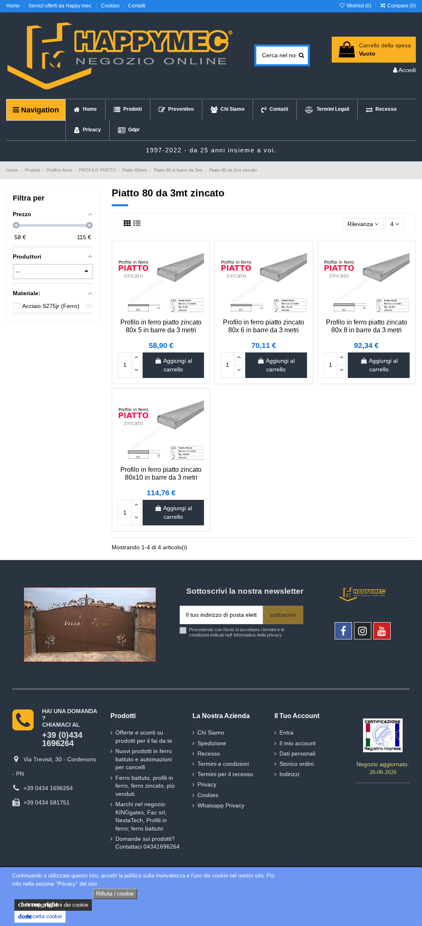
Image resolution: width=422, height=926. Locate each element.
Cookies (111, 6)
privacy (274, 634)
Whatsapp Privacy (220, 805)
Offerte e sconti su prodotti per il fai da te (143, 736)
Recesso (208, 753)
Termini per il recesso (225, 774)
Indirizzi (289, 774)
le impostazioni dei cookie (53, 904)
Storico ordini (296, 763)
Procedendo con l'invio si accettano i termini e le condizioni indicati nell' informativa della (236, 632)
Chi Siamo (210, 732)
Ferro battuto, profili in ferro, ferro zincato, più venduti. (145, 785)
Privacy (206, 784)
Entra (286, 732)
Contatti (136, 6)
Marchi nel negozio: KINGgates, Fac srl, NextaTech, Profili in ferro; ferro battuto (141, 816)
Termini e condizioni (223, 763)
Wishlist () (358, 6)
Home (13, 6)
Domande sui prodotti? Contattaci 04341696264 (147, 842)
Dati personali (297, 753)
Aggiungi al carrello (177, 365)
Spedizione (211, 743)
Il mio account (297, 743)
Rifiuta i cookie (115, 893)
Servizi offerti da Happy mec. (61, 6)
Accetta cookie (40, 916)
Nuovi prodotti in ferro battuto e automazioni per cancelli (143, 759)
